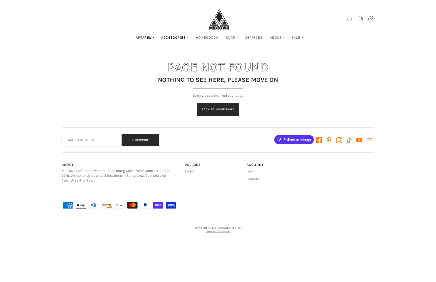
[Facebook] (319, 140)
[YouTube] (359, 140)
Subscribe (140, 140)
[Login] (371, 19)
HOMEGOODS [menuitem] (207, 37)
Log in (251, 171)
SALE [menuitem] (296, 37)
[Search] (350, 19)
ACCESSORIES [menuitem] (173, 37)
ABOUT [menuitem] (276, 37)
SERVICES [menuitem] (253, 37)
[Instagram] (339, 140)
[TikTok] (349, 140)
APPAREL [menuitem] (143, 37)
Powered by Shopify (218, 231)
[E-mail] (369, 140)
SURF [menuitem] (230, 37)
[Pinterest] (329, 140)
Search (190, 171)
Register (253, 179)
